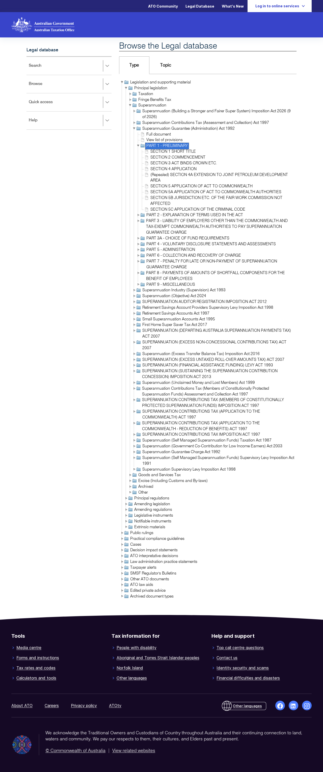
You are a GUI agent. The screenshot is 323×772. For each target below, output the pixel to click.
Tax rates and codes (36, 667)
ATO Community (163, 6)
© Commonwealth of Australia (75, 750)
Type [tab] (134, 65)
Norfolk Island (130, 667)
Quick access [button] (48, 105)
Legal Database (199, 6)
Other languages (132, 677)
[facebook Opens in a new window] (280, 705)
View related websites (133, 750)
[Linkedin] (293, 705)
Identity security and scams (243, 667)
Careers (52, 705)
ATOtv (115, 705)
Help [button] (40, 123)
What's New (233, 6)
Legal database (42, 50)
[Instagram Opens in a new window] (307, 705)
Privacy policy (84, 705)
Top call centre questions (240, 647)
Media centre (28, 647)
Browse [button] (43, 87)
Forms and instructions (37, 657)
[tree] (208, 340)
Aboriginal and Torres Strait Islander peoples (158, 657)
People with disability (136, 647)
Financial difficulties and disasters (248, 677)
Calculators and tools (36, 677)
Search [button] (42, 69)
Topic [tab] (165, 65)
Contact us (227, 657)
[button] (122, 82)
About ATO (22, 705)
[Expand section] (107, 66)
